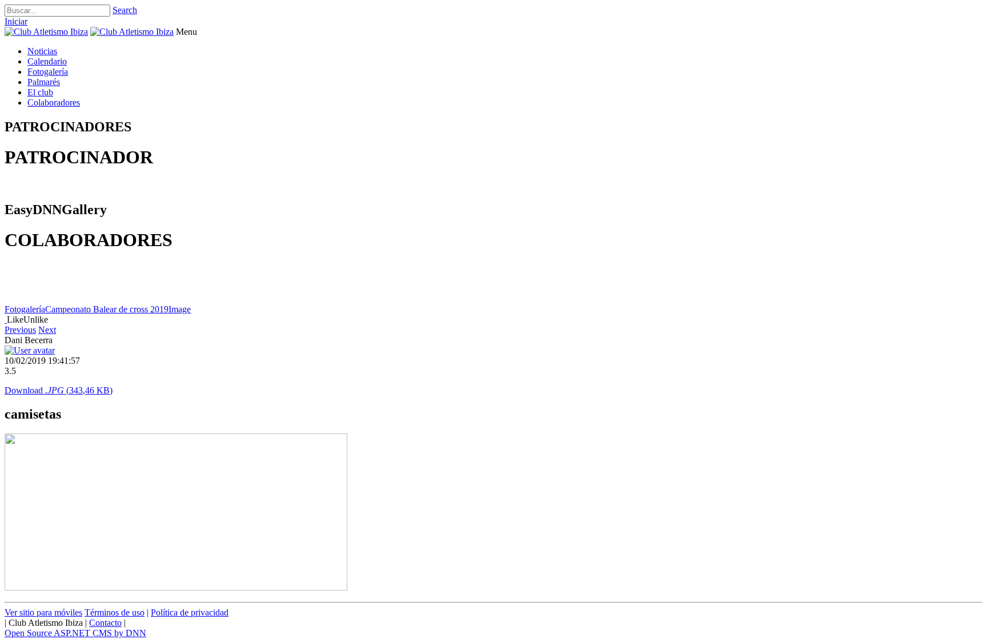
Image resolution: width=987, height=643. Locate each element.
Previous (20, 330)
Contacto (105, 623)
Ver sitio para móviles (43, 612)
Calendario (47, 61)
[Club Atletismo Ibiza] (46, 32)
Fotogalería (47, 72)
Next (47, 330)
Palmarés (43, 82)
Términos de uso (115, 612)
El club (40, 92)
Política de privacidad (189, 612)
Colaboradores (53, 102)
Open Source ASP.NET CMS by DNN (75, 633)
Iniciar (16, 21)
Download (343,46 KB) (59, 390)
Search (125, 10)
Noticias (42, 51)
